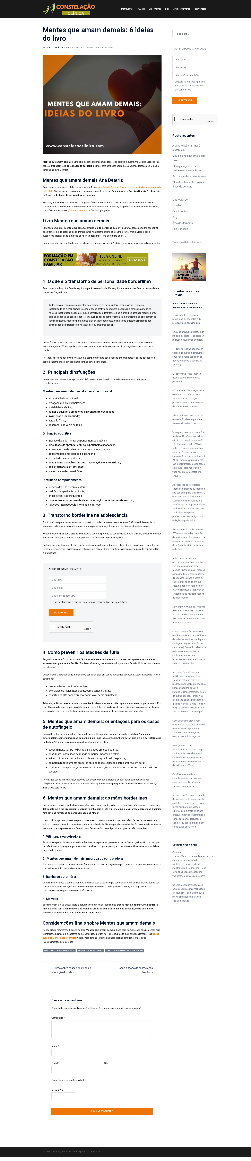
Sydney (97, 1151)
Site (106, 1063)
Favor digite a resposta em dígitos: (69, 1080)
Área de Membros (181, 9)
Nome (55, 1046)
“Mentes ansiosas (78, 210)
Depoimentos (155, 9)
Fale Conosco (200, 9)
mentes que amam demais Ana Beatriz (125, 951)
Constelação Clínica (57, 47)
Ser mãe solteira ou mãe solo (189, 176)
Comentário (58, 1017)
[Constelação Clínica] (69, 8)
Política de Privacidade (194, 242)
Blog (167, 9)
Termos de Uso (178, 242)
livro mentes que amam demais (59, 951)
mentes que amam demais (90, 951)
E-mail (55, 1063)
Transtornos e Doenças (100, 47)
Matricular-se (127, 9)
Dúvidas (141, 9)
